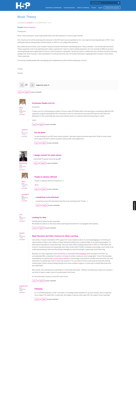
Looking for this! (39, 217)
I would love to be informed (47, 197)
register (27, 92)
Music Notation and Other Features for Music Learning (55, 236)
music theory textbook (62, 258)
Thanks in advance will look (45, 177)
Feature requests (30, 27)
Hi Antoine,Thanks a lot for (43, 103)
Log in (100, 7)
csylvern (25, 130)
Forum (93, 7)
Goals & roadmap (83, 7)
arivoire (29, 23)
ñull (20, 214)
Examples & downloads (53, 7)
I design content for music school (47, 155)
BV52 (21, 108)
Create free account (112, 7)
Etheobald (23, 163)
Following (38, 289)
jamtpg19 (25, 194)
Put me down (39, 132)
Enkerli (22, 233)
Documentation (69, 7)
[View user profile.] (22, 105)
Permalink (22, 114)
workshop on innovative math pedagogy (72, 254)
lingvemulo (23, 286)
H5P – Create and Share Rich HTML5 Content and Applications (23, 5)
